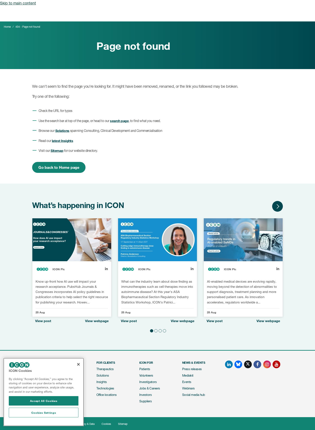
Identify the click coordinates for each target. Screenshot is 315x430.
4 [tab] (164, 330)
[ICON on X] (248, 364)
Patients (144, 369)
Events (186, 382)
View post (43, 321)
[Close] (78, 364)
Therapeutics (105, 369)
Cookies (106, 423)
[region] (43, 392)
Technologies (105, 388)
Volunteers (146, 375)
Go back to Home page (58, 167)
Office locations (106, 395)
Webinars (188, 388)
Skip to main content (18, 3)
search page (119, 121)
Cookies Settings (43, 412)
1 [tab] (151, 330)
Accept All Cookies (43, 401)
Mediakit (188, 375)
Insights (101, 382)
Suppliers (145, 401)
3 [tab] (160, 330)
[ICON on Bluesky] (238, 364)
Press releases (192, 369)
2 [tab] (155, 330)
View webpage (97, 321)
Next (277, 206)
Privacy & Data (86, 423)
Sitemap (57, 150)
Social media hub (193, 395)
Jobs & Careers (149, 388)
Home (7, 26)
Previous (264, 206)
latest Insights (62, 141)
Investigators (148, 382)
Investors (145, 395)
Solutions (62, 130)
